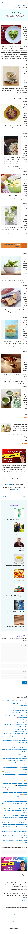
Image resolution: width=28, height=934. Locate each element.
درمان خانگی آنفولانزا (20, 580)
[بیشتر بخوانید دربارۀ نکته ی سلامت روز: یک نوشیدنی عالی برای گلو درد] (19, 558)
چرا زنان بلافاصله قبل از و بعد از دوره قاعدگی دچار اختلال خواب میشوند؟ (14, 701)
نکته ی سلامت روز (8, 17)
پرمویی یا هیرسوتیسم (23, 720)
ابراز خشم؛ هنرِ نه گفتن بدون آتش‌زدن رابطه (19, 703)
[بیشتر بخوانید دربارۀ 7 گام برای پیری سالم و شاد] (19, 527)
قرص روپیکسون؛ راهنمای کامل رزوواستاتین (19, 713)
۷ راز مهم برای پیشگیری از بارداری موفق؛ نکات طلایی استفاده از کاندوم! (14, 822)
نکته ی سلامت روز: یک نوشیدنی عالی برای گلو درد (15, 565)
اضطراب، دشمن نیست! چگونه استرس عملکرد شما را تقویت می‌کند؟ (14, 824)
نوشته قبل (24, 496)
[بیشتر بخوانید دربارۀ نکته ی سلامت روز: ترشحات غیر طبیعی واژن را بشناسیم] (19, 512)
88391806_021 (9, 484)
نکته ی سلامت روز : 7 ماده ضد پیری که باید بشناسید (14, 612)
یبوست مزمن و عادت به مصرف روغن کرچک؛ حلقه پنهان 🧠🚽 (16, 715)
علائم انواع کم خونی (23, 705)
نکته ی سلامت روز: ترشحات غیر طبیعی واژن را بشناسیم (14, 519)
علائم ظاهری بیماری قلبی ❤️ (21, 717)
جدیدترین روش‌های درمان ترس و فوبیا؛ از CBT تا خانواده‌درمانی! (15, 815)
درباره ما (14, 919)
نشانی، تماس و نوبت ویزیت (14, 921)
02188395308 (15, 490)
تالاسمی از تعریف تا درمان (22, 722)
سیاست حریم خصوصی (14, 917)
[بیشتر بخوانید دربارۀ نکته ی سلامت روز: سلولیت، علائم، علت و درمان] (19, 620)
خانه (14, 915)
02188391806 (24, 901)
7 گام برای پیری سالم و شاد (19, 534)
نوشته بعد (3, 496)
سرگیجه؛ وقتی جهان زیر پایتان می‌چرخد (20, 710)
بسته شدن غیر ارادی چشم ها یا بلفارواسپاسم (18, 708)
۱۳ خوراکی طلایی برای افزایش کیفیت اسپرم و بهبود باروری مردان (15, 734)
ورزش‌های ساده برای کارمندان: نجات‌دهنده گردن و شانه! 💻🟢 (15, 808)
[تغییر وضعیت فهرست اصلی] (2, 2)
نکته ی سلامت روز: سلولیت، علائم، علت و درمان (15, 626)
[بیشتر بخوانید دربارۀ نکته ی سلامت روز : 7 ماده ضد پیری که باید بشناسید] (19, 605)
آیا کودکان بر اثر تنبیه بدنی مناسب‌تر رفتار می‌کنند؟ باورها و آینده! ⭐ (14, 801)
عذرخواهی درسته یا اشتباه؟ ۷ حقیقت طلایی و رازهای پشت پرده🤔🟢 (14, 772)
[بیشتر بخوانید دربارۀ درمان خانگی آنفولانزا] (19, 573)
